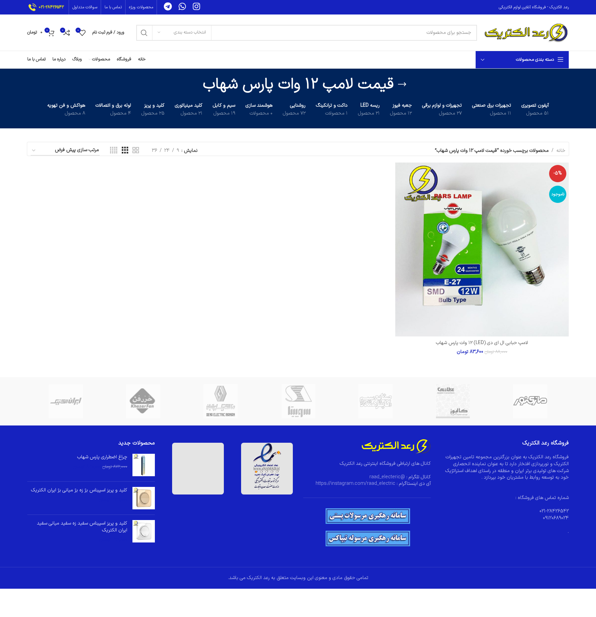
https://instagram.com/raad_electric (355, 483)
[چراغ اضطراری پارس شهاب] (143, 465)
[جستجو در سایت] (144, 33)
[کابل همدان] (375, 401)
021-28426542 (51, 7)
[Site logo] (526, 32)
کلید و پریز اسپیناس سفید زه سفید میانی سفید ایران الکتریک (82, 526)
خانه (560, 150)
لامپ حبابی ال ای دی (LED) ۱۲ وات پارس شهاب (482, 342)
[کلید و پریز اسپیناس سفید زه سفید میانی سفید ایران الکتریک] (143, 531)
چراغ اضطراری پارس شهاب (102, 457)
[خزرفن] (143, 401)
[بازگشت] (402, 84)
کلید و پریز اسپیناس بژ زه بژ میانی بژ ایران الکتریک (79, 490)
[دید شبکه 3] (125, 150)
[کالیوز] (452, 401)
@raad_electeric (387, 477)
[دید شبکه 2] (135, 150)
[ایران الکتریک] (66, 401)
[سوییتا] (298, 401)
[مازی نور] (530, 401)
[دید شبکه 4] (113, 150)
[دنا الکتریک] (220, 401)
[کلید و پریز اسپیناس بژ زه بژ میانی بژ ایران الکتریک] (143, 498)
